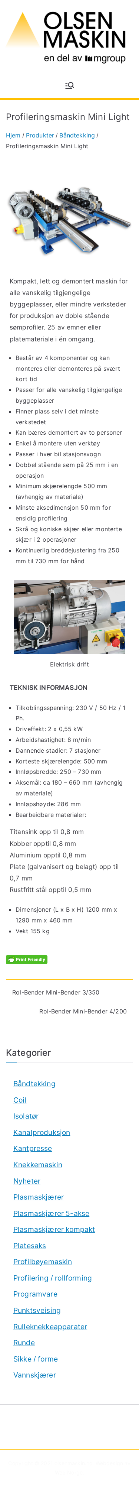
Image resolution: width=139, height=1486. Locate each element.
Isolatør (26, 1116)
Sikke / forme (35, 1358)
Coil (20, 1100)
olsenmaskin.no (73, 1463)
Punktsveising (37, 1310)
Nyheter (26, 1181)
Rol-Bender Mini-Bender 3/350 (55, 992)
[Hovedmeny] (70, 85)
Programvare (35, 1293)
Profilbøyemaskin (42, 1261)
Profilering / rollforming (52, 1278)
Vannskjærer (34, 1374)
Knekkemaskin (37, 1164)
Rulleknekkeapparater (50, 1326)
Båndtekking (34, 1083)
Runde (24, 1342)
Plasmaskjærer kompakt (54, 1229)
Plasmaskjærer (38, 1197)
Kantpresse (32, 1148)
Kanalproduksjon (41, 1132)
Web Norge (69, 1472)
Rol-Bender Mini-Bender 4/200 (82, 1011)
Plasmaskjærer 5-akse (51, 1213)
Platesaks (29, 1245)
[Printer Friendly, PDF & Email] (26, 959)
